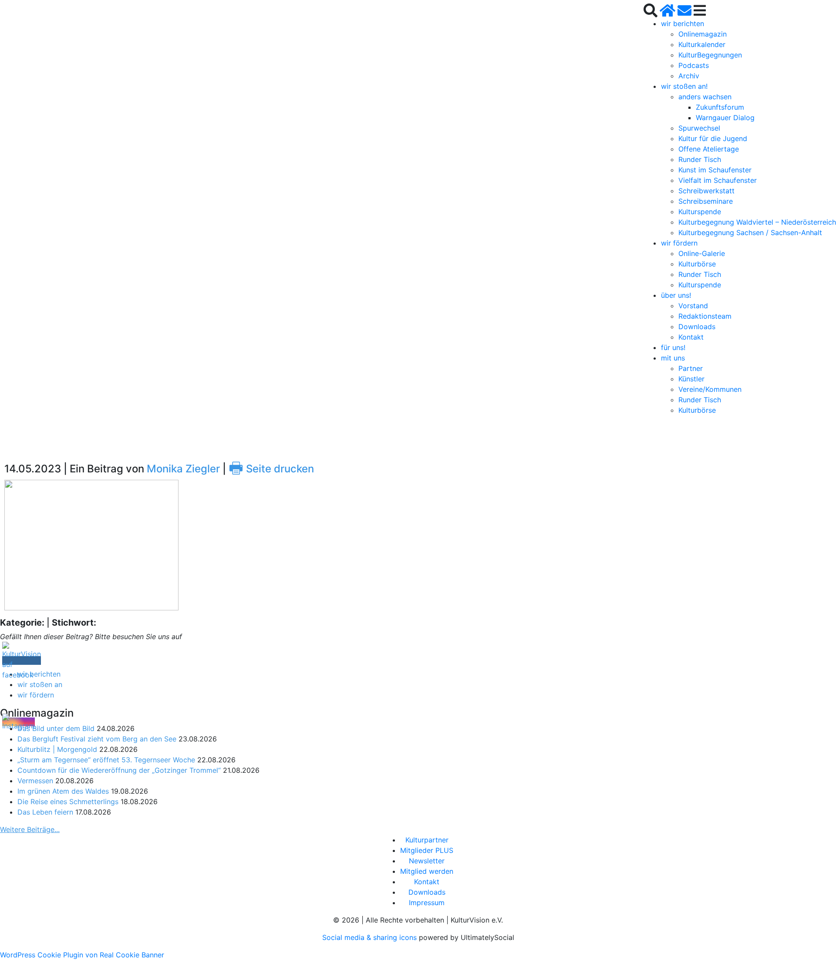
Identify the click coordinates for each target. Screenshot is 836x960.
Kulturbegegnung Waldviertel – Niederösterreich (757, 222)
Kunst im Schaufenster (715, 169)
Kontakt (691, 337)
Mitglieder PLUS (426, 850)
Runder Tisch (699, 159)
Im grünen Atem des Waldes (63, 791)
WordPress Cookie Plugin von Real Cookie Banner (82, 954)
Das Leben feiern (45, 812)
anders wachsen (705, 96)
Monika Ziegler (183, 468)
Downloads (696, 326)
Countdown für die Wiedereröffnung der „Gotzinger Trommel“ (119, 770)
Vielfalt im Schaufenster (717, 180)
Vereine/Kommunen (710, 389)
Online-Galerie (701, 253)
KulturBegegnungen (710, 55)
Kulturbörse (697, 263)
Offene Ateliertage (708, 149)
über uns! (676, 295)
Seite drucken (271, 468)
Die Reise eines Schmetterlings (67, 801)
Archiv (688, 75)
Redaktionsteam (705, 316)
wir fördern (679, 243)
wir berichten (682, 23)
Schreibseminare (705, 201)
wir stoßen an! (684, 86)
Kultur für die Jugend (712, 138)
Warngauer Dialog (725, 117)
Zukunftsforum (720, 107)
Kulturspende (699, 211)
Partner (690, 368)
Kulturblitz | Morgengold (57, 749)
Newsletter (427, 860)
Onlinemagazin (702, 34)
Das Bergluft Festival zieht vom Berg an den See (96, 738)
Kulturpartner (426, 839)
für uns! (673, 347)
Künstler (691, 378)
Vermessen (35, 780)
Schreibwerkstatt (706, 190)
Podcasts (693, 65)
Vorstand (693, 305)
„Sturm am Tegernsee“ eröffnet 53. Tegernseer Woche (106, 759)
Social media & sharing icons (370, 937)
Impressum (427, 902)
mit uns (673, 358)
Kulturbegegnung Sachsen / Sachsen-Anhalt (750, 232)
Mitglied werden (426, 871)
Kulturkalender (701, 44)
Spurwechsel (699, 128)
